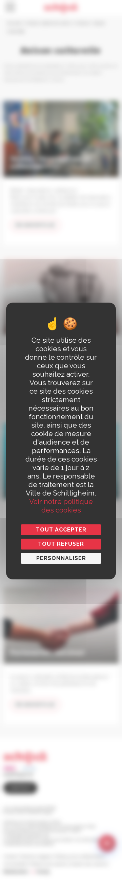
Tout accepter (61, 529)
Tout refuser (61, 544)
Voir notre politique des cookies (61, 505)
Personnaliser (61, 558)
